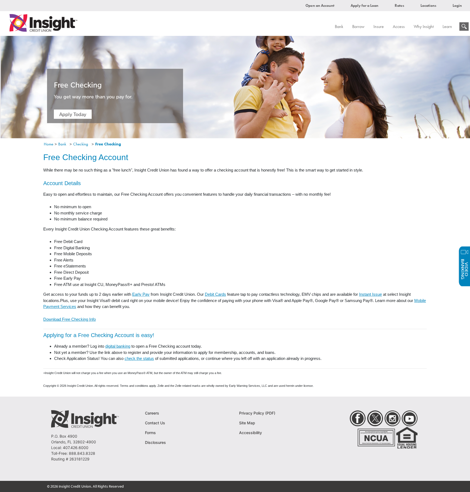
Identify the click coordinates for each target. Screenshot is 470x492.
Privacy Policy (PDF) (257, 413)
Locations (428, 5)
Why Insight (424, 26)
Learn (447, 26)
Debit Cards (215, 294)
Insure (378, 26)
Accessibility (250, 432)
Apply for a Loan (364, 5)
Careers (152, 413)
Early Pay (141, 294)
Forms (150, 432)
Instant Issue (370, 294)
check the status (139, 358)
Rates (399, 5)
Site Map (247, 423)
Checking (80, 144)
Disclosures (155, 442)
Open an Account (319, 5)
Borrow (358, 26)
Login (457, 5)
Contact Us (155, 423)
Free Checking (108, 144)
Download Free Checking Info (69, 319)
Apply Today (72, 114)
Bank (339, 26)
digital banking (117, 346)
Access (399, 26)
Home (48, 144)
